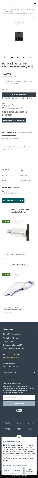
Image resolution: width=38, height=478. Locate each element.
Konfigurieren (18, 470)
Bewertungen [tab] (26, 132)
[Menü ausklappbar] (35, 3)
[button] (19, 329)
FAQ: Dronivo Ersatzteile (13, 200)
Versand (14, 76)
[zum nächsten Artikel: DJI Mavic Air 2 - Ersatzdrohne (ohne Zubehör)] (34, 17)
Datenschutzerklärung (20, 465)
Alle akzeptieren (29, 470)
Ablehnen (7, 470)
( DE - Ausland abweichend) (12, 108)
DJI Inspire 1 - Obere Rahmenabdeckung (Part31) (13, 308)
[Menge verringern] (26, 89)
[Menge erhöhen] (34, 89)
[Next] (35, 216)
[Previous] (30, 216)
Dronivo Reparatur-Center (14, 120)
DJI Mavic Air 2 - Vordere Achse (14, 254)
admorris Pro (22, 475)
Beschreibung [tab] (9, 132)
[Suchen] (31, 3)
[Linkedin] (20, 410)
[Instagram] (17, 410)
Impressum (7, 465)
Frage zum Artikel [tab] (11, 138)
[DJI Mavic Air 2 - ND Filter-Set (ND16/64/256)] (19, 37)
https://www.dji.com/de (10, 193)
